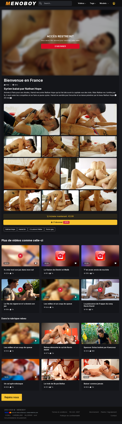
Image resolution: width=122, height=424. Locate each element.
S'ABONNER (60, 46)
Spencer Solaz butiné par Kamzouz (100, 347)
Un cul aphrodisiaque (13, 384)
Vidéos (81, 3)
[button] (114, 3)
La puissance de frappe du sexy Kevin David (98, 305)
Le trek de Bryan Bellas (54, 384)
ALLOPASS (28, 415)
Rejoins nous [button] (11, 397)
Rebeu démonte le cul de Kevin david (58, 348)
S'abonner (61, 222)
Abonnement (94, 412)
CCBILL (8, 415)
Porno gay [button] (50, 229)
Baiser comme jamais (93, 384)
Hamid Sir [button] (22, 229)
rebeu (23, 318)
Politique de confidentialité (70, 416)
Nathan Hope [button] (10, 229)
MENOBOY (21, 410)
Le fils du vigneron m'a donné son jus (19, 305)
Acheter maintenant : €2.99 (61, 216)
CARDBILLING (18, 415)
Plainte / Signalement (109, 412)
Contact (114, 416)
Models (103, 3)
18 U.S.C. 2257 (74, 412)
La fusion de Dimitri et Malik (56, 270)
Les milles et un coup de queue (58, 304)
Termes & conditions (59, 412)
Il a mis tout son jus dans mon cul (19, 270)
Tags (92, 3)
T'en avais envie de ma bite (96, 270)
